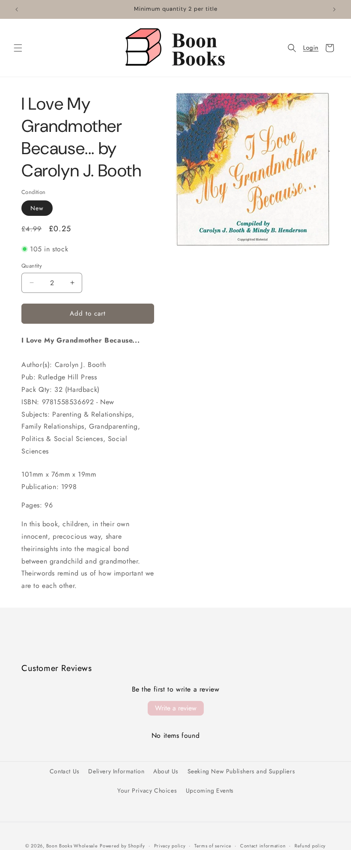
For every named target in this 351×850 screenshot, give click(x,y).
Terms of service (212, 845)
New (37, 208)
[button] (18, 48)
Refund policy (310, 845)
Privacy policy (170, 845)
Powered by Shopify (122, 845)
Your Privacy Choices (147, 790)
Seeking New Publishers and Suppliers (241, 771)
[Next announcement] (334, 9)
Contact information (263, 845)
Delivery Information (116, 771)
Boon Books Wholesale (72, 845)
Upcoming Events (210, 790)
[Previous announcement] (16, 9)
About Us (165, 771)
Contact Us (65, 771)
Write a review (175, 708)
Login (310, 48)
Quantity (31, 266)
